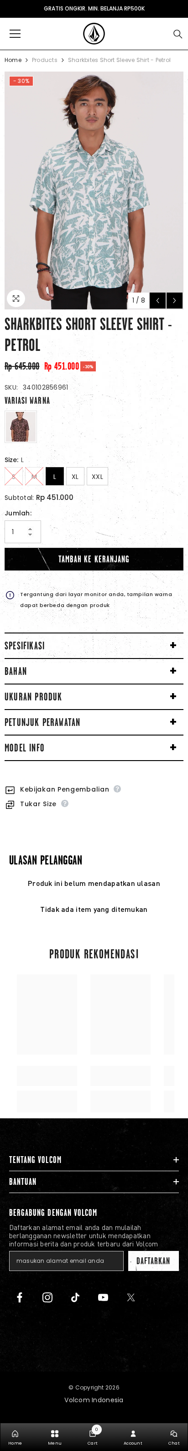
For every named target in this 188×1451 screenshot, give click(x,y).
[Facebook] (19, 1297)
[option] (94, 190)
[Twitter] (130, 1297)
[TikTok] (75, 1297)
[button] (158, 301)
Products (44, 60)
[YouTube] (103, 1297)
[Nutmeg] (21, 427)
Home (13, 60)
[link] (47, 1076)
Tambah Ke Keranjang (94, 559)
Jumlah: (18, 513)
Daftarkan (153, 1261)
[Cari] (177, 34)
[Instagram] (47, 1297)
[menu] (15, 33)
